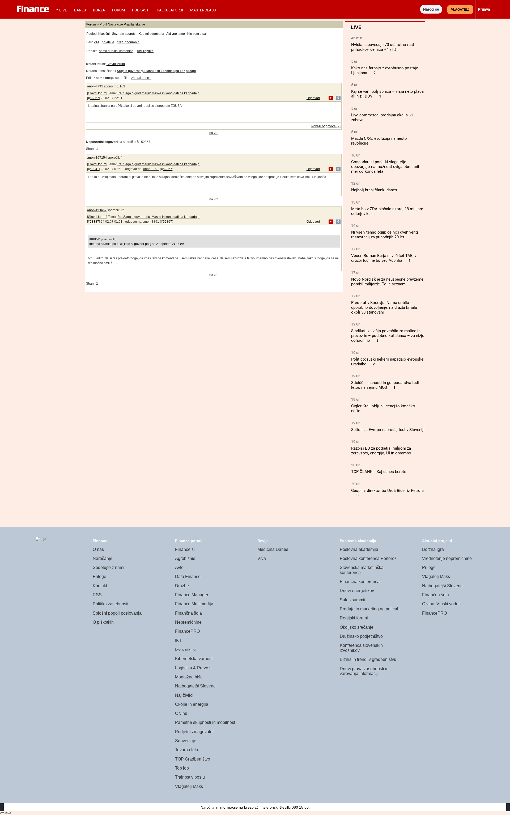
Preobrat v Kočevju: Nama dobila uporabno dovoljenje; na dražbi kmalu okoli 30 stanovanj (384, 307)
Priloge (99, 576)
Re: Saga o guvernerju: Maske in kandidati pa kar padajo (158, 93)
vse (96, 42)
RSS (97, 595)
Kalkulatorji (170, 10)
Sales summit (352, 600)
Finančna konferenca (360, 581)
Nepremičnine (188, 622)
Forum (118, 10)
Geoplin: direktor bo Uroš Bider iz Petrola (387, 490)
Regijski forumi (354, 618)
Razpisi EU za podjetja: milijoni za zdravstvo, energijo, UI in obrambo (381, 450)
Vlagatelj (460, 9)
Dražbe (182, 586)
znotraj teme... (141, 78)
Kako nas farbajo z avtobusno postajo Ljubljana (384, 70)
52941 (94, 169)
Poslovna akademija (359, 549)
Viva (261, 558)
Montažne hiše (189, 677)
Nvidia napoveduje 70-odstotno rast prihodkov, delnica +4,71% (382, 47)
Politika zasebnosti (110, 604)
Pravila (129, 24)
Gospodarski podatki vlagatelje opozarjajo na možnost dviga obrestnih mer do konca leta (385, 166)
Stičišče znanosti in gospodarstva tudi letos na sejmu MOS (385, 385)
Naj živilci (184, 695)
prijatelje (108, 42)
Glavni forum (116, 64)
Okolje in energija (191, 704)
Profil (103, 24)
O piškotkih (103, 622)
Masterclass (203, 10)
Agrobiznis (185, 558)
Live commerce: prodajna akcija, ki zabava (382, 117)
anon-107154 (97, 157)
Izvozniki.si (185, 649)
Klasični (104, 34)
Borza (99, 10)
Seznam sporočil (124, 34)
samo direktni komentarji (116, 51)
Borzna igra (433, 549)
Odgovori (313, 98)
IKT (178, 640)
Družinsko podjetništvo (361, 636)
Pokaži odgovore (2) (326, 126)
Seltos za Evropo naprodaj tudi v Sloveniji (387, 429)
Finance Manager (191, 595)
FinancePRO (187, 631)
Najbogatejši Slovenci (195, 686)
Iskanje (140, 24)
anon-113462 (97, 210)
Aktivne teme (175, 34)
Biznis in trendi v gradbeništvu (368, 659)
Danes (80, 10)
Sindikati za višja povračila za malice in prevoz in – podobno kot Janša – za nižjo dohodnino (387, 335)
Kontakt (100, 586)
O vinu (181, 713)
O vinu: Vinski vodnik (442, 604)
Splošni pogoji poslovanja (117, 613)
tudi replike (145, 51)
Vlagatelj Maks (189, 786)
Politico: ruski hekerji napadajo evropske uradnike (387, 361)
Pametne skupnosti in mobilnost (205, 722)
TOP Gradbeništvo (192, 759)
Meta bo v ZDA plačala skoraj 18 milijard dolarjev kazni (387, 211)
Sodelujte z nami (108, 567)
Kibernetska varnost (193, 658)
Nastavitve (115, 24)
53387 (94, 221)
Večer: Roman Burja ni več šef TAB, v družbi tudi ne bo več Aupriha (383, 258)
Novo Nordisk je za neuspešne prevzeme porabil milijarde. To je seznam (387, 281)
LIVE (63, 10)
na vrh (213, 133)
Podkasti (141, 10)
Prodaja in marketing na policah (370, 609)
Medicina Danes (272, 549)
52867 (94, 98)
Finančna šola (188, 613)
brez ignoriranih (128, 42)
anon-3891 (95, 86)
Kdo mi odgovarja (151, 34)
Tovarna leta (186, 750)
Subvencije (185, 740)
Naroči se (431, 9)
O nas (98, 549)
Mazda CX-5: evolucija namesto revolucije (379, 141)
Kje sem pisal (197, 34)
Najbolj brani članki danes (374, 190)
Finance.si (185, 549)
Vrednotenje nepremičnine (447, 558)
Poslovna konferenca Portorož (368, 558)
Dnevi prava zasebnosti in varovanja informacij (364, 671)
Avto (179, 567)
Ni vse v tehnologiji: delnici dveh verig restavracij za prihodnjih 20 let (384, 234)
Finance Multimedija (194, 604)
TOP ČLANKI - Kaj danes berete (378, 471)
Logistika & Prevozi (193, 668)
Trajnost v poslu (190, 777)
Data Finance (188, 576)
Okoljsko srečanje (356, 627)
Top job (182, 768)
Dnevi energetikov (357, 590)
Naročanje (102, 558)
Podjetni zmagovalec (195, 731)
